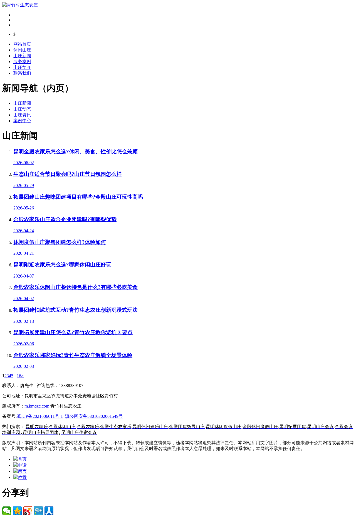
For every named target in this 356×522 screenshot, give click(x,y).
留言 (22, 471)
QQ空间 (17, 510)
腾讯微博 (38, 510)
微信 (6, 510)
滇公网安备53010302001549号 (94, 416)
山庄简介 (22, 67)
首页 (22, 459)
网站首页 (22, 44)
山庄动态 (22, 109)
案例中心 (22, 120)
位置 (22, 477)
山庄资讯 (22, 115)
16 (19, 375)
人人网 (48, 510)
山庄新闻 (22, 55)
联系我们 (22, 73)
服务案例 (22, 61)
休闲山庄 (22, 50)
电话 (22, 465)
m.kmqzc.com (36, 406)
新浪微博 (27, 510)
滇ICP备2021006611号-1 (40, 416)
